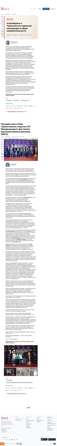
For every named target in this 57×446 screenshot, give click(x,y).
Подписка (38, 418)
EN (50, 443)
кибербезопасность (24, 100)
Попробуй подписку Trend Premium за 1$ (16, 111)
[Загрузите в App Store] (44, 439)
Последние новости (18, 418)
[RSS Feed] (17, 439)
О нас (27, 418)
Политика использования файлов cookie (50, 429)
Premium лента (18, 420)
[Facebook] (5, 439)
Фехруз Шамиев (9, 380)
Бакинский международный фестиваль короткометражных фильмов (19, 382)
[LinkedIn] (15, 439)
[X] (7, 439)
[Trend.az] (5, 9)
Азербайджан (9, 100)
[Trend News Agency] (4, 418)
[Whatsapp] (2, 439)
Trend (13, 52)
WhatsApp (23, 94)
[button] (2, 16)
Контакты (28, 422)
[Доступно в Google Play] (52, 439)
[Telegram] (12, 439)
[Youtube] (10, 439)
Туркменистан (16, 100)
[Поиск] (31, 9)
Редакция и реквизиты (30, 420)
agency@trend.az (4, 431)
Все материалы (13, 43)
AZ (52, 443)
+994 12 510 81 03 (4, 430)
